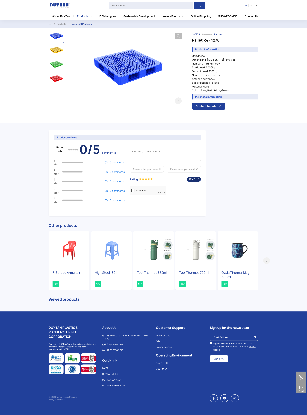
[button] (178, 100)
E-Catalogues (107, 16)
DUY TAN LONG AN (111, 379)
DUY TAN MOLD (110, 373)
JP (256, 5)
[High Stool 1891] (111, 249)
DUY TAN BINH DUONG (113, 385)
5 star (56, 162)
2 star (56, 190)
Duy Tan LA (161, 368)
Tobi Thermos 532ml (152, 272)
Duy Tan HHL (162, 363)
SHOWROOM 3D (227, 16)
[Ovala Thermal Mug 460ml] (238, 249)
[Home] (50, 24)
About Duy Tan (61, 16)
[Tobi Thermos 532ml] (153, 249)
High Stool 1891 (106, 272)
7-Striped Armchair (66, 272)
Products (82, 16)
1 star (56, 200)
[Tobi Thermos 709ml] (195, 249)
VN (251, 5)
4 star (56, 171)
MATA (105, 368)
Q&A (158, 341)
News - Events (171, 16)
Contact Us (251, 16)
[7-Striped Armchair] (69, 249)
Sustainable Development (139, 16)
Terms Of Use (163, 335)
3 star (56, 181)
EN (246, 5)
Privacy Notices (164, 347)
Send (191, 179)
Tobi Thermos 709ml (194, 272)
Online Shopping (201, 16)
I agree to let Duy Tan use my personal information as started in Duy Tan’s (234, 346)
